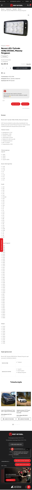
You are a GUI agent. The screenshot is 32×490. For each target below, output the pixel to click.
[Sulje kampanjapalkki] (30, 1)
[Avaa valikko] (2, 5)
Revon (19, 9)
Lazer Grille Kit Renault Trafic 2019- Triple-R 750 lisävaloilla (8, 411)
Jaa (4, 73)
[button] (13, 424)
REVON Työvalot (10, 80)
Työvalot (15, 9)
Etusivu (3, 9)
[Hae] (28, 5)
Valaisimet (8, 9)
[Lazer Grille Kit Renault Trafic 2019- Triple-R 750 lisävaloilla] (8, 399)
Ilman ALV (28, 64)
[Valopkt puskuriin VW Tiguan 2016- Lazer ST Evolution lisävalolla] (24, 399)
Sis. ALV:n (24, 64)
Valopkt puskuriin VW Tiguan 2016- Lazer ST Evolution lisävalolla (23, 411)
